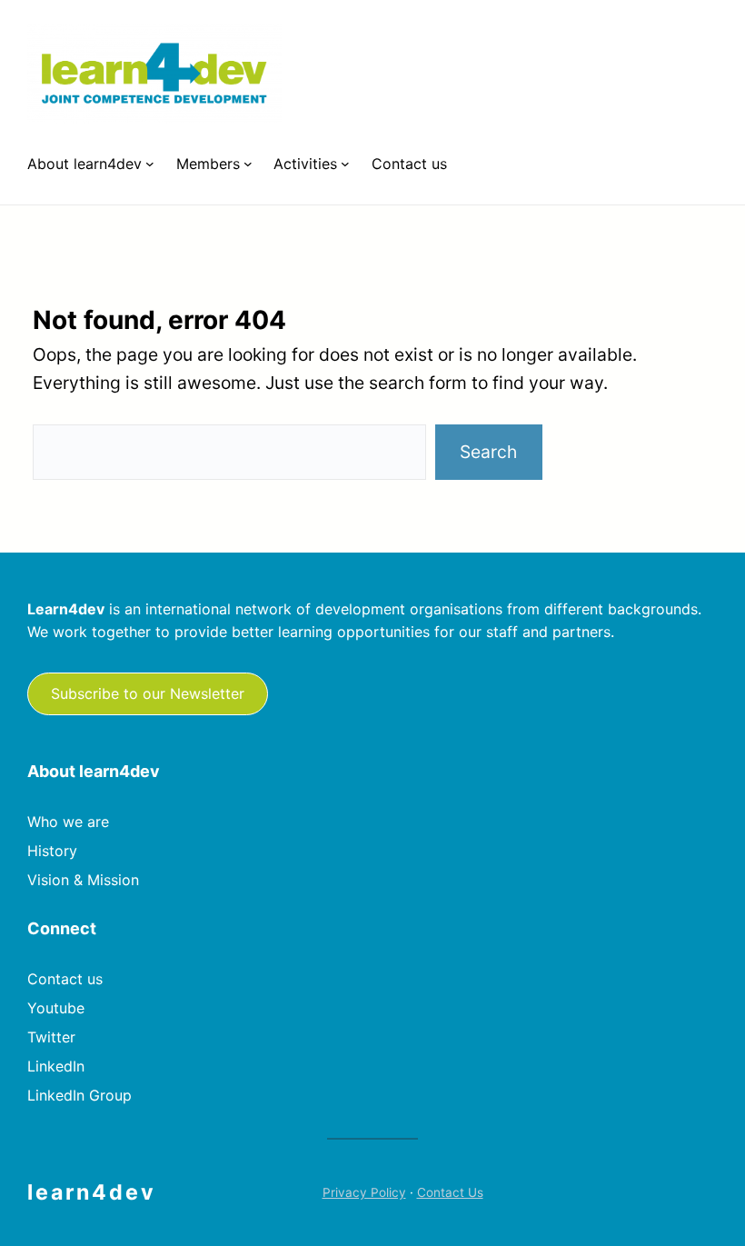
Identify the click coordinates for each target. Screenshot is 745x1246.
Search (488, 452)
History (52, 851)
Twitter (51, 1037)
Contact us (65, 979)
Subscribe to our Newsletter (147, 693)
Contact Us (450, 1192)
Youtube (55, 1008)
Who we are (68, 821)
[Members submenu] (248, 163)
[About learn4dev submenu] (149, 163)
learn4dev (91, 1192)
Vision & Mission (83, 880)
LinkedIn (55, 1066)
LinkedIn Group (79, 1095)
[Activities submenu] (345, 163)
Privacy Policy (364, 1192)
